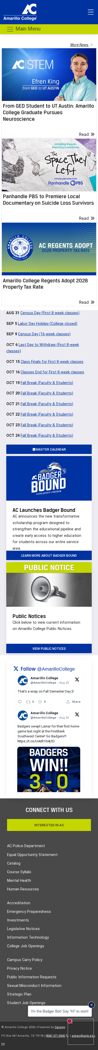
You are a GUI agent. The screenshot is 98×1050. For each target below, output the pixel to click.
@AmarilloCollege (56, 669)
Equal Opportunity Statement (32, 855)
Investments (18, 920)
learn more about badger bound (49, 555)
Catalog (13, 863)
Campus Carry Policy (24, 960)
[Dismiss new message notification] (91, 1005)
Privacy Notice (19, 968)
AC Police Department (26, 846)
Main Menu (27, 29)
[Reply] (20, 702)
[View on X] (77, 679)
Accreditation (18, 903)
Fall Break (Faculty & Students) (47, 383)
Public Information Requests (31, 977)
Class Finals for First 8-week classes (52, 362)
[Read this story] (49, 74)
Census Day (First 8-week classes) (49, 313)
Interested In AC (49, 825)
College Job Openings (25, 946)
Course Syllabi (19, 872)
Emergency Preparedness (29, 911)
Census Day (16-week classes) (44, 334)
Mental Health (19, 880)
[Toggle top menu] (91, 12)
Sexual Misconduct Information (34, 986)
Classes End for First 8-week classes (52, 372)
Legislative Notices (23, 929)
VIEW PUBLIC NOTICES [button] (49, 649)
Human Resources (23, 889)
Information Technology (28, 937)
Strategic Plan (19, 994)
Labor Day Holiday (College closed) (47, 323)
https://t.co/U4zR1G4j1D (36, 741)
